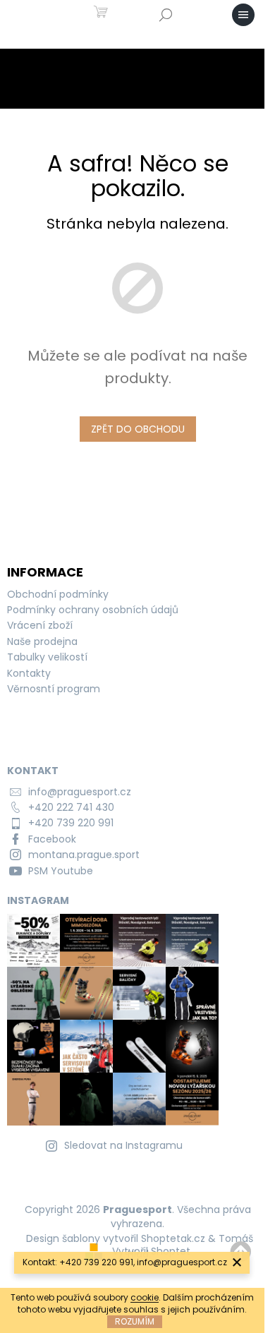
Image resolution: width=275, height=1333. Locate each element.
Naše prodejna (42, 641)
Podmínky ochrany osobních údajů (92, 610)
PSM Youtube (60, 871)
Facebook (52, 839)
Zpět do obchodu (138, 429)
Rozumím (134, 1321)
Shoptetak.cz (173, 1238)
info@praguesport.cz (79, 792)
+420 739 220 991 (71, 823)
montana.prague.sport (84, 855)
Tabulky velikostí (47, 657)
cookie (144, 1297)
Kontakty (29, 673)
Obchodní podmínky (58, 594)
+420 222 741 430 (71, 807)
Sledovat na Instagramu (123, 1145)
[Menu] (243, 15)
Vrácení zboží (40, 625)
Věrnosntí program (53, 689)
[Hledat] (166, 15)
